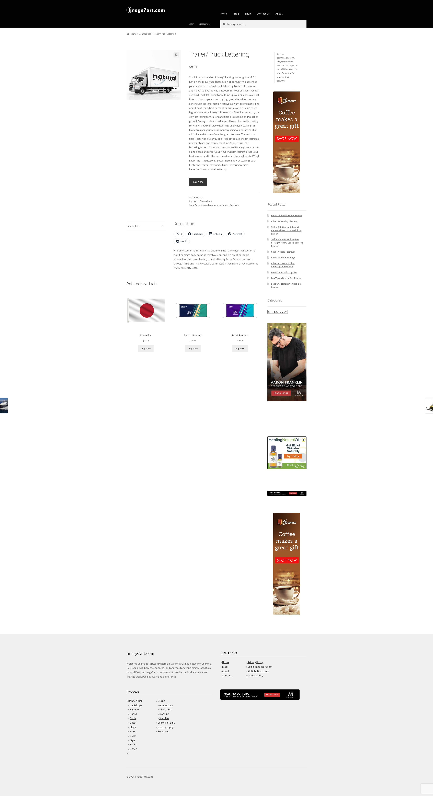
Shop (248, 13)
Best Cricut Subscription (284, 272)
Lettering (224, 204)
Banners (134, 709)
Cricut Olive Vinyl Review (284, 221)
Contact (227, 675)
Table (133, 744)
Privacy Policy (255, 662)
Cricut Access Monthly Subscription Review (282, 265)
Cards (133, 718)
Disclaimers (205, 23)
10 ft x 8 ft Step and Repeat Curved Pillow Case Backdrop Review (286, 230)
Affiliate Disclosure (258, 671)
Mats (132, 731)
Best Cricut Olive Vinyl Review (286, 215)
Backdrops (136, 705)
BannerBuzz (135, 700)
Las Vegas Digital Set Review (286, 278)
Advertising (201, 204)
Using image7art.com (259, 666)
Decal (133, 722)
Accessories (166, 705)
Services (234, 204)
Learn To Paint (166, 722)
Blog (236, 13)
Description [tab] (133, 226)
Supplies (164, 718)
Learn (191, 23)
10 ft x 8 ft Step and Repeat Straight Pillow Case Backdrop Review (287, 243)
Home (223, 13)
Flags (133, 727)
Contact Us (263, 13)
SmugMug (163, 731)
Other (133, 749)
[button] (176, 54)
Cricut (161, 700)
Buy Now (198, 181)
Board (133, 714)
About (279, 13)
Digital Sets (166, 709)
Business (213, 204)
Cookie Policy (255, 675)
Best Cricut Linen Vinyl (283, 257)
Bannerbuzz (145, 33)
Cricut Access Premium (283, 251)
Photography (165, 727)
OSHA (133, 735)
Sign (132, 740)
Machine (164, 714)
